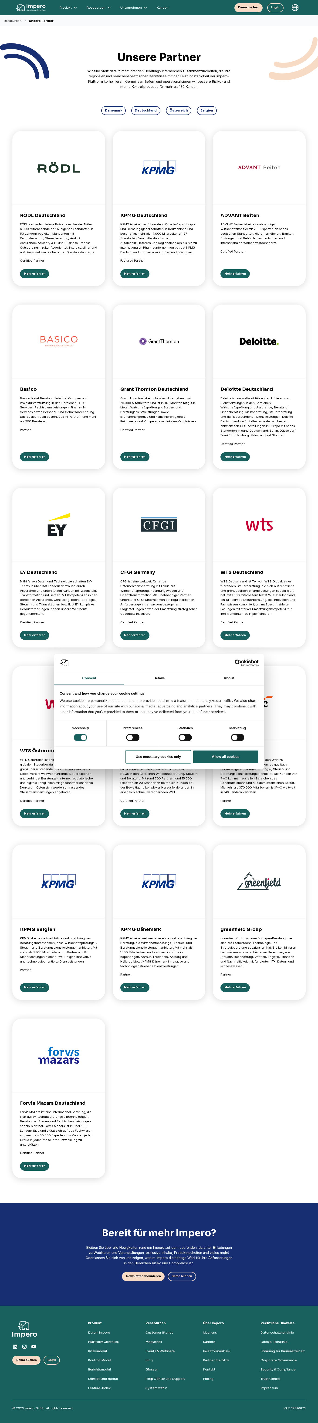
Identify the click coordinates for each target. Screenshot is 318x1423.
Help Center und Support (165, 1379)
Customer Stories (159, 1332)
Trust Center (270, 1379)
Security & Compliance (278, 1369)
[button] (295, 8)
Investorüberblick (216, 1351)
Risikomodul (97, 1351)
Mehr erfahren (34, 273)
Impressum (269, 1388)
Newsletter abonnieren (143, 1276)
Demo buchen (248, 7)
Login (275, 7)
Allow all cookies (225, 757)
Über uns (210, 1332)
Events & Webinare (160, 1351)
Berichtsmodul (99, 1369)
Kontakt (209, 1369)
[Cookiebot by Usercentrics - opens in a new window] (238, 662)
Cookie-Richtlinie (274, 1342)
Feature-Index (99, 1388)
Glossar (151, 1369)
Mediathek (153, 1342)
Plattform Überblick (103, 1342)
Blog (149, 1360)
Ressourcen (12, 21)
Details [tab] (159, 678)
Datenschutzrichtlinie (277, 1332)
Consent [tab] (89, 678)
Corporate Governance (278, 1360)
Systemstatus (156, 1388)
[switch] (132, 737)
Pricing (208, 1379)
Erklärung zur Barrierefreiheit (282, 1351)
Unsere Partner (41, 21)
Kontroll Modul (99, 1360)
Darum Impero (99, 1332)
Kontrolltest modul (103, 1379)
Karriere (209, 1342)
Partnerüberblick (216, 1360)
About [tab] (229, 678)
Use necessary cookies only (158, 757)
